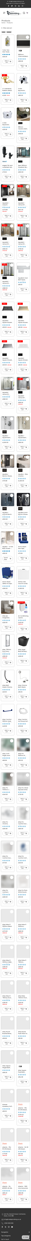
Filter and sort (7, 28)
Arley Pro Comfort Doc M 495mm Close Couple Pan (23, 823)
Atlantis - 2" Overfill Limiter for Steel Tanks (23, 1225)
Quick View (6, 558)
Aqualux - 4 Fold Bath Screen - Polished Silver (7, 548)
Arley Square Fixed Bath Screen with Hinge (22, 1071)
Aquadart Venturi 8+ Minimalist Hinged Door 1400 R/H (22, 397)
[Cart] (27, 13)
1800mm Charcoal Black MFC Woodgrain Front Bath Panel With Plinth (23, 56)
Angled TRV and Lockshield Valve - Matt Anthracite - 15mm (7, 167)
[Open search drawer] (24, 13)
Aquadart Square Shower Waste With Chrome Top (7, 359)
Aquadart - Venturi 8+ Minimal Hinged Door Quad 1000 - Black (23, 243)
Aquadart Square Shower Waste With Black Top (7, 322)
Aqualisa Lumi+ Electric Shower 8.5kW (23, 514)
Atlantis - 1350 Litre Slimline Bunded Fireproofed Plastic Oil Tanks (7, 1225)
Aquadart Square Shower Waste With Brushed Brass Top (23, 322)
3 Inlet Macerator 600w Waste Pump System (22, 90)
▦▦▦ (3, 32)
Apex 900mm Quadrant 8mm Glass (23, 167)
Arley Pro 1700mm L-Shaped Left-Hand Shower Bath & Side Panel (6, 789)
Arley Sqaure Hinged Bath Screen (6, 1067)
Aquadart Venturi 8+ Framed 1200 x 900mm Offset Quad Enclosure (7, 394)
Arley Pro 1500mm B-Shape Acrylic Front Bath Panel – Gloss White (22, 755)
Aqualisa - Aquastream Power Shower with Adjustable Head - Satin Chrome (7, 437)
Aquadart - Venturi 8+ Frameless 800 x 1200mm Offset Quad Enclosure (23, 204)
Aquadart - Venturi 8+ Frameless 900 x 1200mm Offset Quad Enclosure (7, 243)
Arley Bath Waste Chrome (7, 686)
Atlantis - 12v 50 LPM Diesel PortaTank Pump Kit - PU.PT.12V (23, 1148)
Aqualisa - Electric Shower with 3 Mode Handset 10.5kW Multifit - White (7, 475)
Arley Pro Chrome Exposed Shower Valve (7, 823)
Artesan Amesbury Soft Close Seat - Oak (7, 1106)
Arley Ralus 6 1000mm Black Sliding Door (7, 926)
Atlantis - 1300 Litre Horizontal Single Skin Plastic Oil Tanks (23, 1188)
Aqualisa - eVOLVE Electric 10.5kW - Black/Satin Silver (7, 514)
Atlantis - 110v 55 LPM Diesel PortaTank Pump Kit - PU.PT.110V (6, 1148)
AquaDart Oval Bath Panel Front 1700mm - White (23, 279)
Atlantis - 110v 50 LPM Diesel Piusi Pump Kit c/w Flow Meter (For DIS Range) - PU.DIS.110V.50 (23, 1109)
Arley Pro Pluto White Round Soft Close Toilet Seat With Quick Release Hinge (23, 891)
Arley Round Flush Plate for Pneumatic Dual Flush (23, 1033)
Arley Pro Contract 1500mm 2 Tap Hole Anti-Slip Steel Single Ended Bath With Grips (7, 891)
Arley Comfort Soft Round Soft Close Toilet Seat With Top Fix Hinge (23, 721)
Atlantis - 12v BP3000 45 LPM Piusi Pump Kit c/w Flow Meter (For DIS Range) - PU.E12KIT (7, 1188)
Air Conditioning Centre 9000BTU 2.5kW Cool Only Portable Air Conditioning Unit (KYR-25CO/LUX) (23, 617)
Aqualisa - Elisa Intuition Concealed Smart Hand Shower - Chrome (23, 475)
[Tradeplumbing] (14, 13)
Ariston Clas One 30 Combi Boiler (22, 583)
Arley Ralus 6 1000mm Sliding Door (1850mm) (7, 961)
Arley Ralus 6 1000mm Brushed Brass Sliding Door (22, 926)
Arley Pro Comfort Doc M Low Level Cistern (7, 857)
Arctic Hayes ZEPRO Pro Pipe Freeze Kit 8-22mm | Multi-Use (7, 583)
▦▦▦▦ (9, 32)
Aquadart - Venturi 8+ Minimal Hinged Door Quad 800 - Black (7, 283)
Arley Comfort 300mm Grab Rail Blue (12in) (7, 721)
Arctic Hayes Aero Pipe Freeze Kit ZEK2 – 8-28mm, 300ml (23, 548)
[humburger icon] (4, 13)
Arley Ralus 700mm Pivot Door (22, 997)
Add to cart (7, 61)
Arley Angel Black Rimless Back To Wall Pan (22, 651)
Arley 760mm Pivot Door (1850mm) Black (7, 651)
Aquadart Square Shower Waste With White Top (23, 359)
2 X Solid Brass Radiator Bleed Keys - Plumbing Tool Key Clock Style (7, 90)
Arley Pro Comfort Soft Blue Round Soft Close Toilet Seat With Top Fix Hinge (23, 857)
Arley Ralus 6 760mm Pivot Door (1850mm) (7, 997)
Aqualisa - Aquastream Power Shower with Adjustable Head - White (23, 437)
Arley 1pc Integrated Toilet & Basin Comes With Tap (6, 617)
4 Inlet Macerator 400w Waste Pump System (6, 124)
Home (3, 23)
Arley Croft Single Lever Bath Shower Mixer (6, 755)
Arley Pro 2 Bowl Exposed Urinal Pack (23, 789)
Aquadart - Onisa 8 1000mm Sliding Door (7, 204)
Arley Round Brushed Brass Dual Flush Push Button (7, 1033)
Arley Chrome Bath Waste (22, 686)
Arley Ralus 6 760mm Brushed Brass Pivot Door (22, 961)
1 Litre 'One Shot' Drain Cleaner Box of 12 (7, 51)
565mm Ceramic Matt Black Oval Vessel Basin (22, 128)
